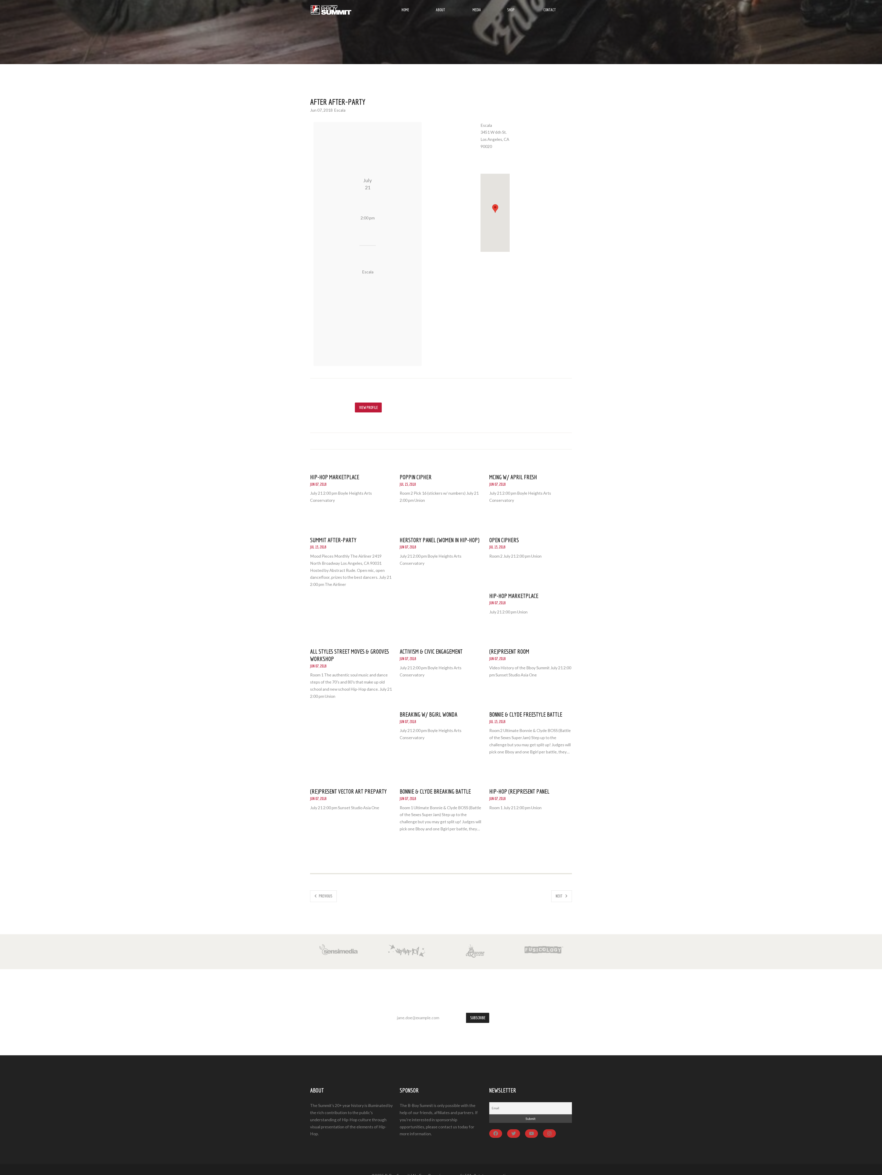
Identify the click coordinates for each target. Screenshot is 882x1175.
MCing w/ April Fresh (513, 477)
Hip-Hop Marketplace (334, 477)
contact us (447, 1126)
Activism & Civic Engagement (431, 651)
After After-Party (337, 101)
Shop (510, 9)
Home (405, 9)
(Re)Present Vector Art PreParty (348, 791)
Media (476, 9)
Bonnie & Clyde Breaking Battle (435, 791)
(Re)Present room (509, 651)
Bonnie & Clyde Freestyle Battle (525, 714)
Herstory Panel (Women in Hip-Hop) (439, 539)
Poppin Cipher (416, 477)
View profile (368, 407)
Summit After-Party (333, 539)
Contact (549, 9)
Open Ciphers (504, 539)
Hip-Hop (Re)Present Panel (519, 791)
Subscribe (477, 1017)
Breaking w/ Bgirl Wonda (428, 714)
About (440, 9)
